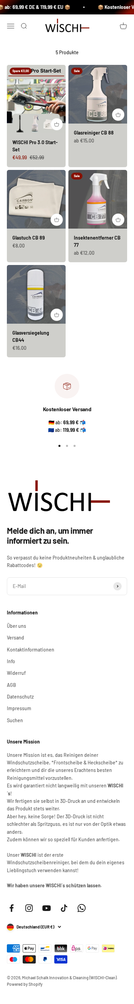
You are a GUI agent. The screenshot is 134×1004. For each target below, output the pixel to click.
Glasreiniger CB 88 (94, 133)
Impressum (19, 708)
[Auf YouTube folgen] (46, 908)
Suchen (15, 720)
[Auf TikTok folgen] (64, 908)
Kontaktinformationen (30, 650)
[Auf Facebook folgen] (11, 908)
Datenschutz (20, 697)
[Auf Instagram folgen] (29, 908)
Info (11, 661)
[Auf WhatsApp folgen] (81, 908)
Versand (15, 638)
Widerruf (16, 673)
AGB (11, 685)
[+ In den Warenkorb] (57, 124)
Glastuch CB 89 (28, 238)
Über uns (16, 626)
